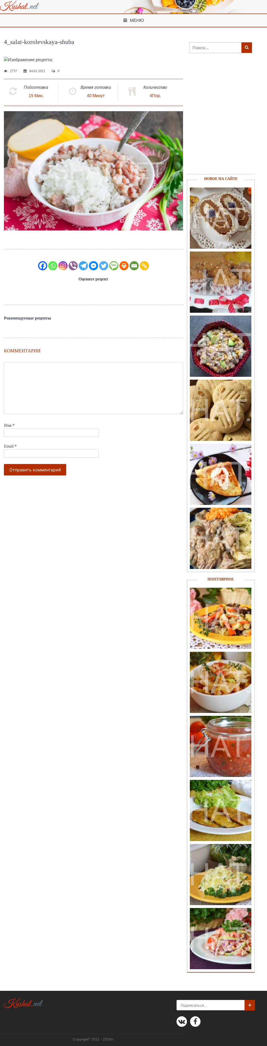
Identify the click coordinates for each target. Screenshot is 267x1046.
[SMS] (113, 265)
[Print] (124, 265)
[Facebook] (42, 265)
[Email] (134, 265)
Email (10, 446)
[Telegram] (83, 265)
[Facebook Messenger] (93, 265)
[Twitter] (103, 265)
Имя (9, 425)
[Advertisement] (218, 120)
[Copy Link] (144, 265)
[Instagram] (63, 265)
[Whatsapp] (52, 265)
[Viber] (73, 265)
